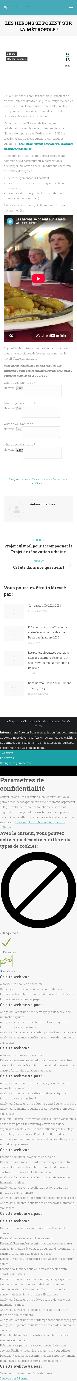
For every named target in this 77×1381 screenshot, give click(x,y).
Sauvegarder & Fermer (14, 1378)
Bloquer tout (10, 933)
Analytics (9, 971)
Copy (20, 387)
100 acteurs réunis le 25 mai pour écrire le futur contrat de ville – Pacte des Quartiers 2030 (48, 632)
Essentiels (10, 952)
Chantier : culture (16, 59)
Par (59, 479)
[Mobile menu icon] (70, 7)
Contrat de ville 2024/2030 (44, 605)
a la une (11, 54)
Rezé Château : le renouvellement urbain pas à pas (49, 685)
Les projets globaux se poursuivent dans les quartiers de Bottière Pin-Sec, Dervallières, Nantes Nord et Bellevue (50, 660)
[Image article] (14, 611)
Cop (19, 408)
